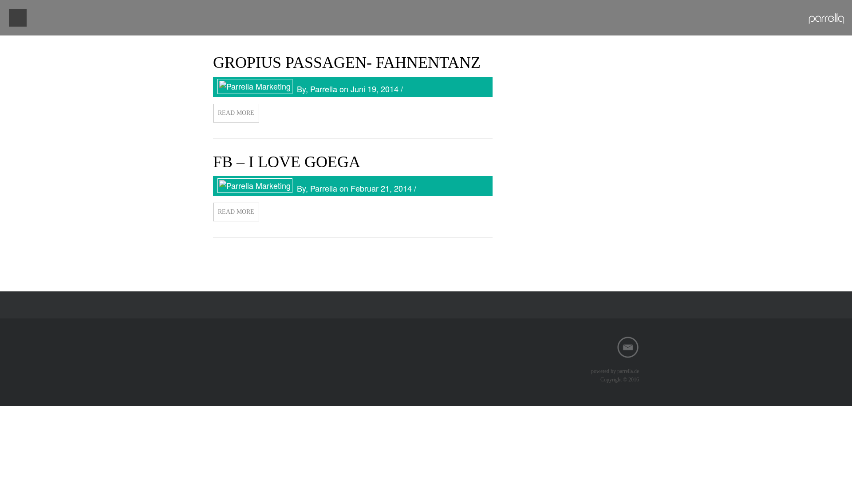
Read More (236, 113)
